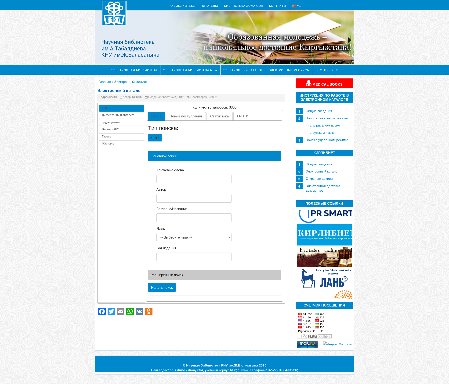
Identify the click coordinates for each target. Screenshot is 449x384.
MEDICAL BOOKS (327, 84)
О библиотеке (182, 5)
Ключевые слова (170, 170)
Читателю (209, 5)
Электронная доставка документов (323, 188)
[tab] (121, 108)
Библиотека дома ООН (243, 5)
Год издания (166, 248)
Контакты (277, 5)
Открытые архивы (319, 178)
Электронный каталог (243, 70)
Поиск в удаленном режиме (327, 139)
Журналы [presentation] (108, 143)
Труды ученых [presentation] (111, 122)
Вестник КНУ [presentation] (110, 129)
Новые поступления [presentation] (186, 116)
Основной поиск (164, 156)
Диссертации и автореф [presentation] (118, 115)
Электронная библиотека (134, 70)
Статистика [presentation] (219, 116)
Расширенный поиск (167, 275)
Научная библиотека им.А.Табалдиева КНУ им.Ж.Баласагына (130, 48)
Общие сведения (319, 110)
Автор (161, 189)
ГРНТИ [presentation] (243, 116)
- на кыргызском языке (323, 125)
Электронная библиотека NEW (190, 70)
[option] (324, 213)
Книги (154, 138)
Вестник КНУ (327, 70)
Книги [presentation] (105, 107)
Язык (160, 228)
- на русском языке (320, 132)
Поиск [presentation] (156, 116)
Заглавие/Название (172, 209)
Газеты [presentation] (107, 136)
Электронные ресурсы (289, 70)
